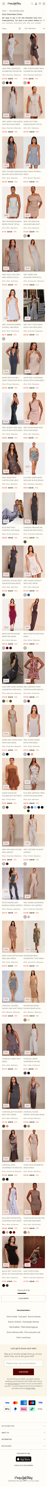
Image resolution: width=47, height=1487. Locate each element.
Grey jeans (22, 1316)
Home (4, 11)
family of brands (13, 1384)
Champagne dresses (30, 1322)
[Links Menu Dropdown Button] (3, 3)
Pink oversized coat (32, 1332)
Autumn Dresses (14, 1322)
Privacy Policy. (31, 1388)
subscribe (23, 1372)
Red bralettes (14, 1327)
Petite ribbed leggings (29, 1327)
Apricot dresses (34, 1316)
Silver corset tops (23, 1337)
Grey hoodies (12, 1316)
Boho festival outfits (15, 1332)
